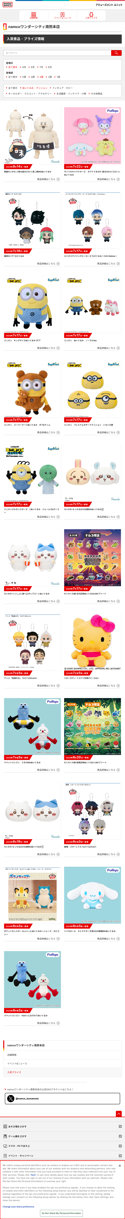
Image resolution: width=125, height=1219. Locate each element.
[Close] (119, 1165)
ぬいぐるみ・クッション (34, 88)
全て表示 (12, 67)
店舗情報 (11, 1054)
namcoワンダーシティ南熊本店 (26, 1045)
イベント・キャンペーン (20, 1155)
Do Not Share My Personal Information (61, 1213)
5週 (24, 76)
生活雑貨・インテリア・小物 (71, 93)
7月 (41, 67)
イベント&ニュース (17, 1063)
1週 (58, 76)
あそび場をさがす (17, 1126)
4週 (33, 76)
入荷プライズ (14, 1072)
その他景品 (96, 93)
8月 (33, 67)
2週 (50, 76)
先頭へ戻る (119, 1114)
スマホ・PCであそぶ (19, 1146)
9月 (24, 67)
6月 (50, 67)
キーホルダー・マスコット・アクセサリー (30, 93)
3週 (41, 76)
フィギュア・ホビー (62, 88)
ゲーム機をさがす (17, 1136)
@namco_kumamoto (27, 1098)
